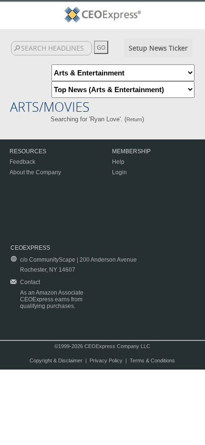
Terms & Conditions (152, 360)
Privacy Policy (106, 360)
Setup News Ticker (158, 48)
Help (118, 162)
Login (119, 172)
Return (134, 119)
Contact (30, 282)
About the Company (35, 172)
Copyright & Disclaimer (56, 360)
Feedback (22, 162)
